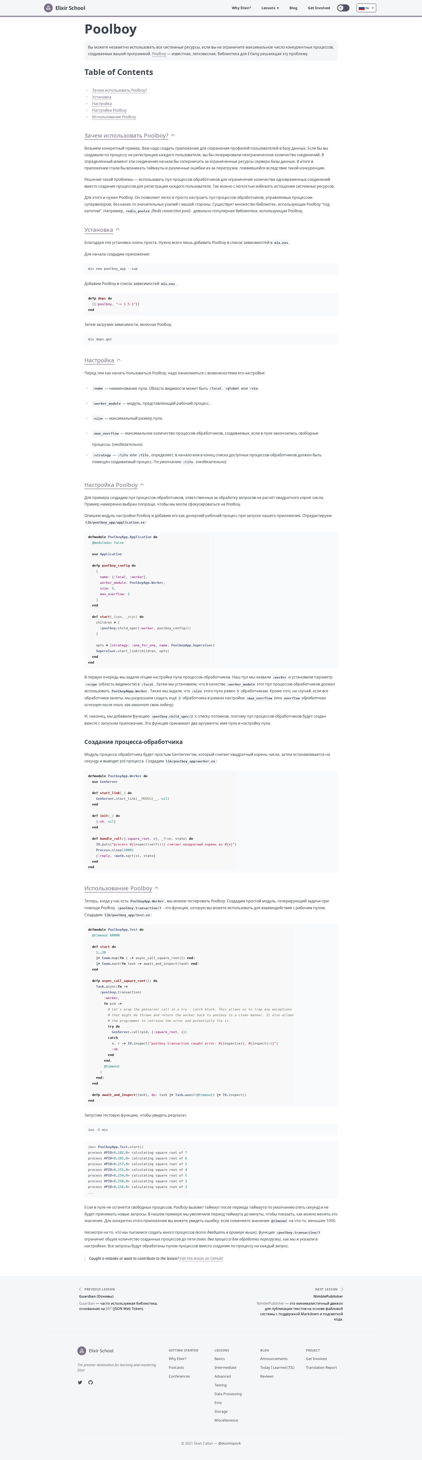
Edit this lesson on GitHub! (201, 1258)
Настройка (102, 103)
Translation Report (321, 1367)
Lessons (268, 7)
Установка (101, 97)
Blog (293, 7)
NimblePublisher (328, 1296)
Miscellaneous (226, 1420)
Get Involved (319, 7)
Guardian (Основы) (96, 1296)
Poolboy (159, 53)
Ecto (218, 1402)
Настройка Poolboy (109, 110)
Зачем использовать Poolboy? (119, 90)
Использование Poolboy (114, 116)
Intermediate (225, 1367)
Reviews (267, 1376)
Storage (221, 1411)
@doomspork (229, 1443)
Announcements (274, 1358)
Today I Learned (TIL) (277, 1367)
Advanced (223, 1376)
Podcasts (176, 1367)
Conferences (179, 1376)
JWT (109, 1308)
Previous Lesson (99, 1289)
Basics (220, 1358)
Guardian (87, 1303)
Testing (221, 1385)
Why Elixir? (241, 7)
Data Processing (228, 1393)
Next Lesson (326, 1289)
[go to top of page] (172, 135)
